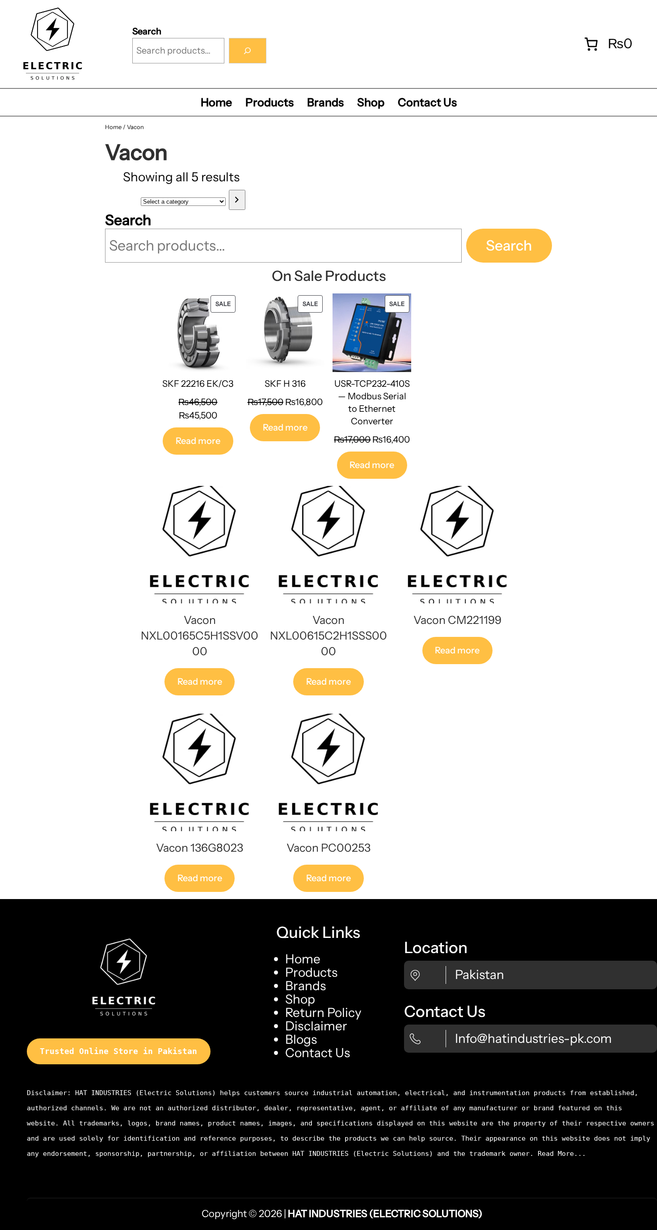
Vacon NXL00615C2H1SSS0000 (328, 635)
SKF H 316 (285, 383)
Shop (300, 999)
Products (311, 972)
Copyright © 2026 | (342, 1214)
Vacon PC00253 (328, 847)
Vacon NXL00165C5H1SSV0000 (199, 635)
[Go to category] (237, 200)
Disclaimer (316, 1025)
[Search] (247, 51)
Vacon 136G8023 (199, 847)
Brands (305, 985)
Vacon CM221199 (457, 620)
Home (113, 126)
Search (146, 31)
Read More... (562, 1154)
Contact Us (317, 1052)
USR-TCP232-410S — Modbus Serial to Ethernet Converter (372, 402)
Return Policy (323, 1012)
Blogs (301, 1039)
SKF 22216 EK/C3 (197, 383)
